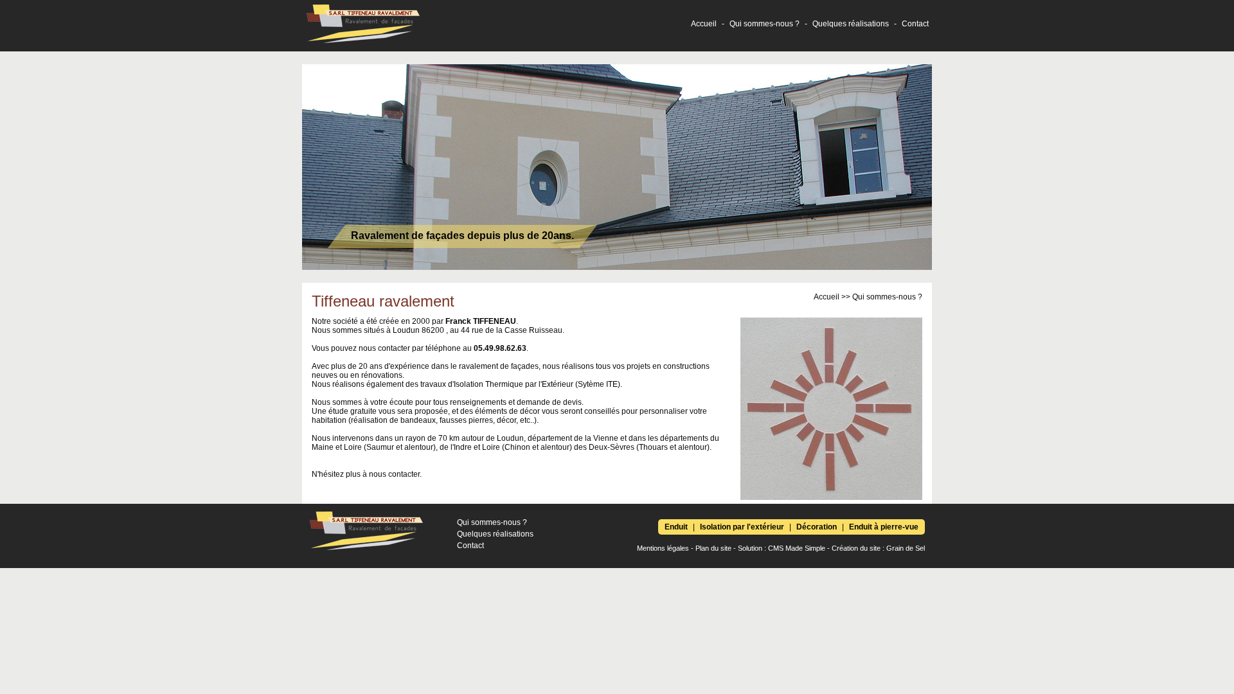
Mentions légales (663, 548)
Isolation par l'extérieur (742, 526)
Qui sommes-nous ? (764, 23)
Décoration (816, 526)
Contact (915, 23)
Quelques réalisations (850, 23)
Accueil (704, 23)
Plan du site (713, 548)
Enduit (676, 526)
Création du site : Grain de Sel (878, 548)
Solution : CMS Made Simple (781, 548)
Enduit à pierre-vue (883, 526)
